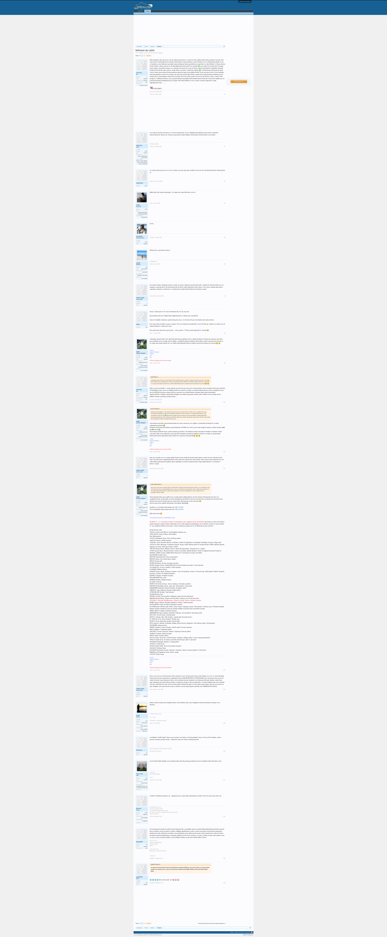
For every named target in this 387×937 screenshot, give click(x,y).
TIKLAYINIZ (179, 507)
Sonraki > (148, 55)
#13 (224, 670)
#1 (224, 94)
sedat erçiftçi (140, 297)
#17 (224, 779)
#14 (224, 689)
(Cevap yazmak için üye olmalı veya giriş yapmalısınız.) (211, 923)
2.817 (146, 185)
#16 (224, 751)
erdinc (138, 205)
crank (138, 715)
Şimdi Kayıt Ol (239, 81)
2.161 (146, 151)
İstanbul (145, 243)
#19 (224, 858)
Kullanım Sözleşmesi (248, 934)
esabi (138, 351)
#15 (224, 723)
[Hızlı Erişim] (224, 46)
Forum (147, 11)
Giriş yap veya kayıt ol (244, 1)
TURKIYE (145, 814)
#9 (224, 363)
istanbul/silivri (144, 268)
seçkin (138, 263)
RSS (251, 932)
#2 (224, 146)
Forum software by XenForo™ (148, 934)
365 (146, 327)
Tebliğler (141, 52)
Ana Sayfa (140, 11)
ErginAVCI (139, 842)
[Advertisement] (180, 30)
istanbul (145, 78)
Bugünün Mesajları (139, 13)
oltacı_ (138, 324)
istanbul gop (144, 722)
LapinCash (139, 183)
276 (146, 721)
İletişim (232, 932)
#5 (224, 237)
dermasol (139, 750)
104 (146, 778)
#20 (224, 882)
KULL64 (138, 808)
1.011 (146, 209)
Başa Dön (247, 932)
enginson (139, 145)
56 (146, 844)
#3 (224, 181)
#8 (224, 333)
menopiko (139, 236)
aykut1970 (139, 877)
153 (146, 882)
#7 (224, 296)
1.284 (146, 242)
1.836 (146, 812)
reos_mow (139, 774)
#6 (224, 264)
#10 (224, 402)
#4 (224, 203)
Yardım (236, 932)
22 (146, 752)
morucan (150, 52)
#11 (224, 451)
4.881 (146, 357)
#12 (224, 468)
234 (146, 267)
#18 (224, 816)
